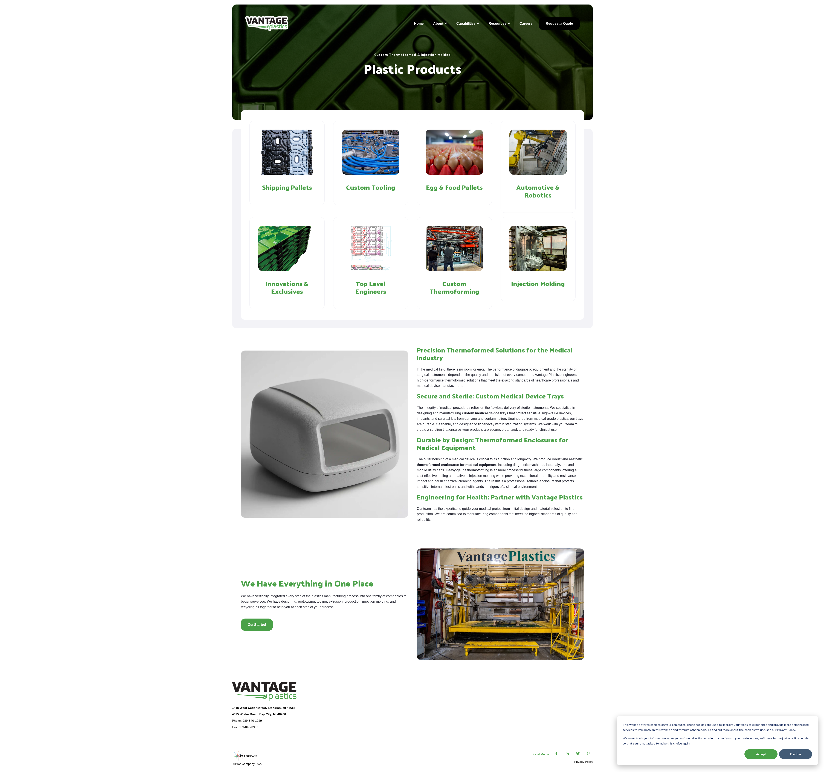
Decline (795, 754)
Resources (497, 23)
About (438, 23)
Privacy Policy (583, 761)
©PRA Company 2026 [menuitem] (247, 764)
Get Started (257, 624)
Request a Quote (559, 23)
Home (419, 23)
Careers (525, 23)
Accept (761, 754)
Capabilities (465, 23)
